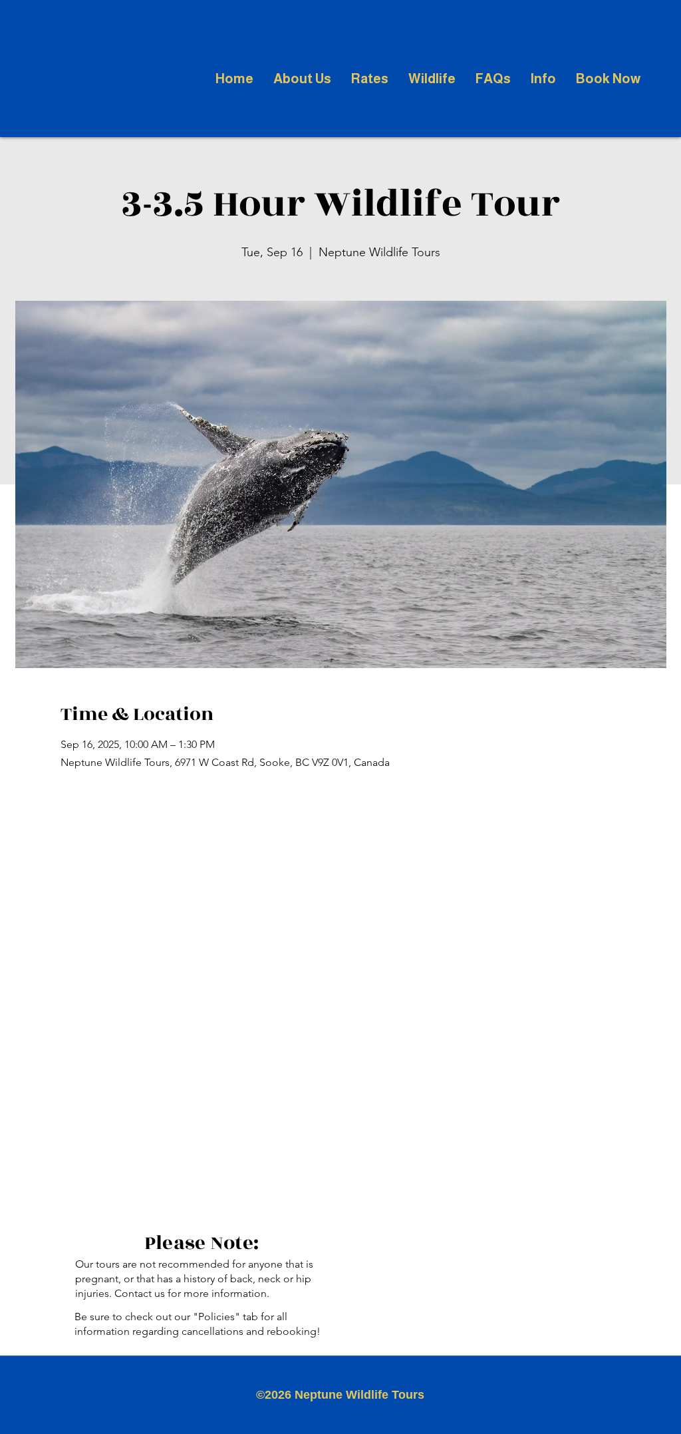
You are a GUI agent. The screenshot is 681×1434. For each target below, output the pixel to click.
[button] (302, 78)
